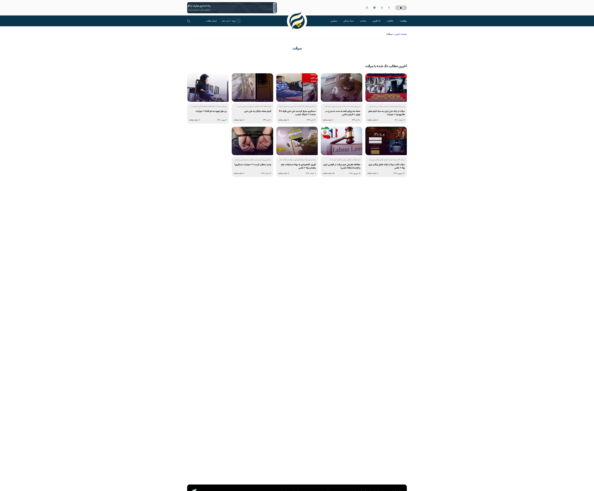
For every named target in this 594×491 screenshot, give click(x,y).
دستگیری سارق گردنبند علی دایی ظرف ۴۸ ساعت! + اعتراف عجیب (297, 113)
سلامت (363, 21)
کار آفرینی (376, 21)
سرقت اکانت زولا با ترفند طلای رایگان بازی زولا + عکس (386, 166)
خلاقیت (390, 21)
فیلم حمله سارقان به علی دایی (257, 111)
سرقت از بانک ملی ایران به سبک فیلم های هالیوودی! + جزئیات (386, 113)
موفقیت (403, 21)
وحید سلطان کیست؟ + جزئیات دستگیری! (252, 164)
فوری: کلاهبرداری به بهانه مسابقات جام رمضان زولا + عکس (298, 166)
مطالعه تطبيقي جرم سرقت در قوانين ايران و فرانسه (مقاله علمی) (341, 166)
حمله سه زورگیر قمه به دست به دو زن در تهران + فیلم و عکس (342, 113)
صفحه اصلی (401, 34)
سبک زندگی (348, 21)
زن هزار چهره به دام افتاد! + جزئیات (211, 111)
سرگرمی (334, 21)
